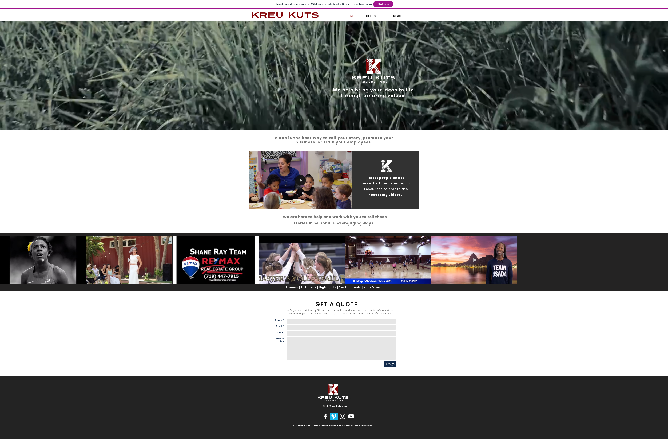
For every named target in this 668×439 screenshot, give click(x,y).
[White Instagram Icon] (342, 416)
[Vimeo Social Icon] (334, 416)
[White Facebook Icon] (325, 416)
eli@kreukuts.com (337, 406)
